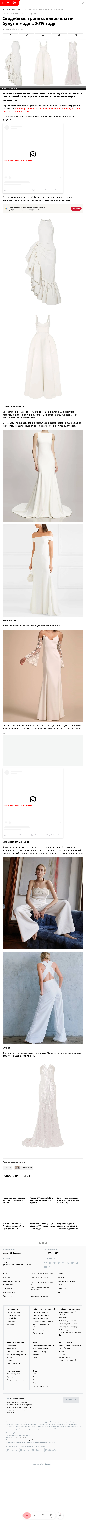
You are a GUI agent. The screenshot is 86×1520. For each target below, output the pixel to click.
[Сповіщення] (83, 3)
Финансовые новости (15, 1352)
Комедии (36, 1355)
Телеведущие (8, 1288)
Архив (60, 1285)
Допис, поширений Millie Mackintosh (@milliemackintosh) (25, 835)
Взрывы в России (39, 1330)
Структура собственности (66, 1281)
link (45, 1263)
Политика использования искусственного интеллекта (40, 1278)
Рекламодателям (9, 1292)
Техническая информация (39, 1296)
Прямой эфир (12, 1318)
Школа (61, 1351)
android (12, 1450)
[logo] (14, 3)
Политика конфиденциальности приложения (42, 1283)
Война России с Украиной (44, 1309)
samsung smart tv (50, 1450)
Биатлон (36, 1383)
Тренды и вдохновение (15, 1380)
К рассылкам (71, 1399)
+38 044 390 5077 (51, 1253)
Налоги (9, 1360)
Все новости (12, 1309)
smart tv (37, 1450)
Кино (35, 1342)
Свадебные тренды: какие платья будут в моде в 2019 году (44, 9)
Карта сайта (62, 1288)
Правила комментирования (40, 1293)
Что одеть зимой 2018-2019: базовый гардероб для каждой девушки (39, 118)
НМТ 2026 (62, 1354)
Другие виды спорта (40, 1386)
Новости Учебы (65, 1342)
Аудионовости (12, 1324)
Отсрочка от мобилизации (69, 1327)
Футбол (36, 1377)
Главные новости (13, 1312)
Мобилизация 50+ (65, 1318)
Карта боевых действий (42, 1315)
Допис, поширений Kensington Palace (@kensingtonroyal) (25, 190)
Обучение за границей (67, 1360)
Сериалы (36, 1358)
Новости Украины (13, 1315)
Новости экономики (15, 1342)
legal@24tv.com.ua (32, 1440)
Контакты (61, 1273)
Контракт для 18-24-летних (69, 1324)
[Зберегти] (75, 35)
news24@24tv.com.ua (12, 1253)
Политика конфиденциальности (42, 1273)
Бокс (34, 1374)
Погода (9, 1327)
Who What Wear (18, 29)
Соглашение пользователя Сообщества (40, 1288)
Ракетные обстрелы (40, 1312)
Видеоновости (12, 1321)
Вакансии (61, 1277)
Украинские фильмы (40, 1349)
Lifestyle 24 (6, 9)
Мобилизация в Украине (69, 1309)
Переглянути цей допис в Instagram (18, 160)
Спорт (35, 1371)
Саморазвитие (64, 1357)
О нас (5, 1273)
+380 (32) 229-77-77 (19, 1438)
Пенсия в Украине (13, 1363)
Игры (59, 1292)
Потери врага (38, 1333)
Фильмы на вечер (39, 1352)
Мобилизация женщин (67, 1321)
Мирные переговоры (40, 1318)
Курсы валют (11, 1349)
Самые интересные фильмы (43, 1345)
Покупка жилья (12, 1377)
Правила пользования (11, 1296)
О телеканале (8, 1285)
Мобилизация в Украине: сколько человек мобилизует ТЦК (70, 1332)
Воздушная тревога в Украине (44, 1321)
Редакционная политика (11, 1281)
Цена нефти (11, 1345)
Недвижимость (13, 1371)
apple (24, 1450)
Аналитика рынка (13, 1374)
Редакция (6, 1277)
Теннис (35, 1380)
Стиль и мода (17, 9)
